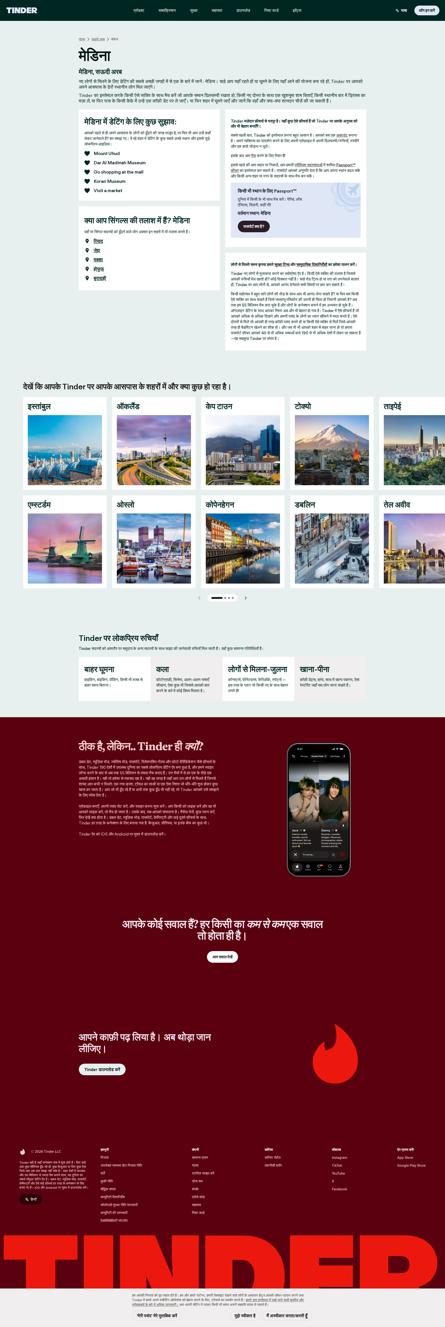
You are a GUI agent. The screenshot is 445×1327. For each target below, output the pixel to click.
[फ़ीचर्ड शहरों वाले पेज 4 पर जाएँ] (233, 598)
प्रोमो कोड (198, 1197)
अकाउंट (342, 135)
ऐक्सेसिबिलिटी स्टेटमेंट (114, 1220)
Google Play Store (411, 1165)
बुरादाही (100, 278)
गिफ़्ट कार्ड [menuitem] (271, 10)
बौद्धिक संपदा (108, 1189)
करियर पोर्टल (273, 1157)
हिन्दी (34, 1199)
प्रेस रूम (197, 1181)
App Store (405, 1157)
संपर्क (195, 1189)
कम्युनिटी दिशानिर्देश (113, 1197)
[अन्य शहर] (245, 598)
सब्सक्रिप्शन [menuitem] (167, 10)
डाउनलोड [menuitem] (243, 10)
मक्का (98, 259)
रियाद (98, 241)
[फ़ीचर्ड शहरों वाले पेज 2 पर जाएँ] (225, 598)
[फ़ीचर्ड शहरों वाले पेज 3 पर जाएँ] (229, 598)
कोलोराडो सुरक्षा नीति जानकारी (119, 1204)
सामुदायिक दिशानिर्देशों (311, 264)
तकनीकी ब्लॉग (273, 1165)
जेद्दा (97, 250)
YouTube (338, 1173)
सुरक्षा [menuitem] (193, 10)
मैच (253, 155)
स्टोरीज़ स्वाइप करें (203, 1173)
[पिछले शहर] (199, 598)
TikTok (337, 1165)
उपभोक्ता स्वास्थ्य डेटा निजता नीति (121, 1165)
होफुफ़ (99, 269)
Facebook (339, 1189)
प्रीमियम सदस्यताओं (308, 165)
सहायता (196, 1204)
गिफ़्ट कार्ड (198, 1212)
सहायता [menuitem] (217, 10)
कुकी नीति (107, 1181)
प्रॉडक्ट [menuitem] (139, 10)
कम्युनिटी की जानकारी (114, 1212)
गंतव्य (82, 39)
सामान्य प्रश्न (200, 1157)
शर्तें (103, 1173)
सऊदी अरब (98, 39)
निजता (104, 1157)
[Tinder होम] (22, 10)
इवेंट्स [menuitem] (297, 10)
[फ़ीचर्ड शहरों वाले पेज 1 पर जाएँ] (216, 598)
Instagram (339, 1157)
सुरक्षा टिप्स (281, 264)
